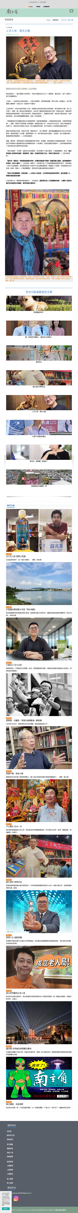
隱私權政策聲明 (60, 1210)
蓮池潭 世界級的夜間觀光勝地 (18, 1049)
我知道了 (5, 1208)
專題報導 (55, 20)
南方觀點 (10, 1144)
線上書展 (10, 1183)
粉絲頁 (38, 6)
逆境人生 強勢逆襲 (14, 938)
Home (31, 6)
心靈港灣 (10, 1170)
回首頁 (9, 1131)
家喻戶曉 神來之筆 (14, 774)
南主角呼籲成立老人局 (15, 993)
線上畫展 (10, 1179)
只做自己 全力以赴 (14, 665)
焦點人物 (10, 1152)
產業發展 (10, 1161)
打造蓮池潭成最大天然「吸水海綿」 (21, 609)
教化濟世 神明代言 (14, 882)
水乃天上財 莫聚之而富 (16, 556)
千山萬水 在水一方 (14, 826)
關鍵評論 (10, 1148)
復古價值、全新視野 (14, 1104)
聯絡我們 (47, 6)
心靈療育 (10, 1174)
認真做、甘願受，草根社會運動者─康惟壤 (24, 720)
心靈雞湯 (10, 1166)
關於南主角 (11, 1135)
